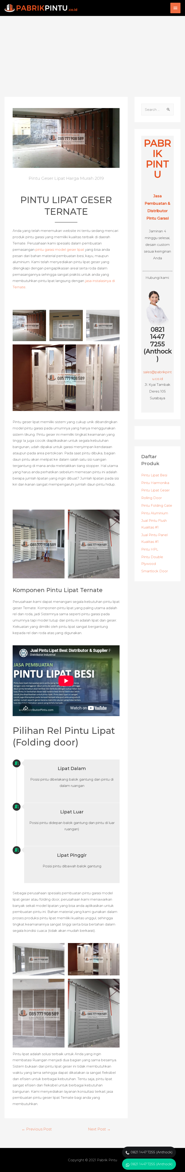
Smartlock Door (154, 571)
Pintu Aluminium (154, 513)
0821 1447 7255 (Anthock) (157, 344)
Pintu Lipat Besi (154, 475)
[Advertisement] (92, 49)
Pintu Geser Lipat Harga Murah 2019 (66, 178)
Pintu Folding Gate (156, 505)
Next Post (99, 1129)
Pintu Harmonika (155, 483)
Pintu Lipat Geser (155, 490)
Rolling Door (151, 498)
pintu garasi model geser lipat (59, 249)
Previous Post (37, 1129)
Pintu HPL (149, 549)
